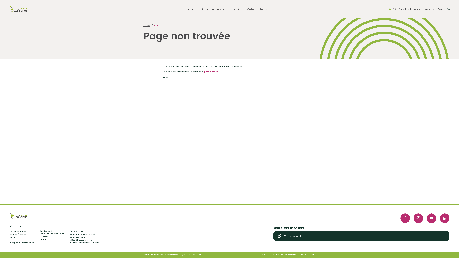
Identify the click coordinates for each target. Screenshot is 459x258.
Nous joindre (429, 9)
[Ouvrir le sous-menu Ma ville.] (192, 9)
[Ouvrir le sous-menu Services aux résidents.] (215, 9)
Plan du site (265, 255)
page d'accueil (211, 71)
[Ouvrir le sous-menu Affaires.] (238, 9)
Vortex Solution (198, 255)
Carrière (442, 9)
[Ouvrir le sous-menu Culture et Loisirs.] (257, 9)
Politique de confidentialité (284, 255)
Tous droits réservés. (172, 255)
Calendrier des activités (410, 9)
